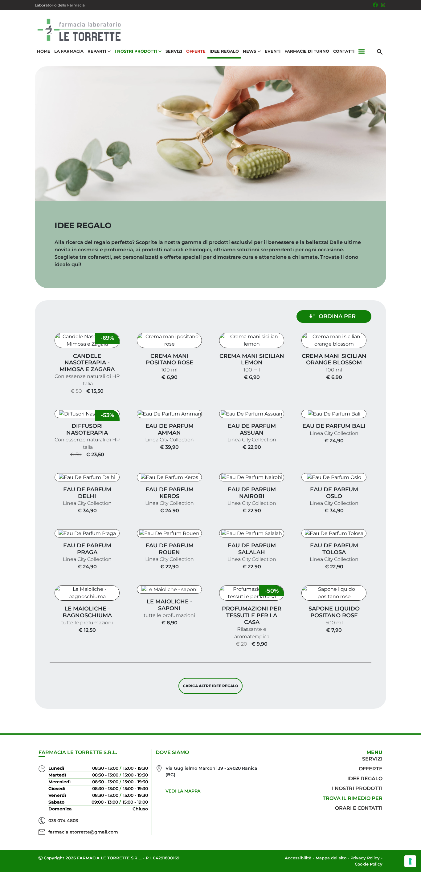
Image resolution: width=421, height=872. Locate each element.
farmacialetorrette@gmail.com (83, 832)
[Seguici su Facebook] (375, 5)
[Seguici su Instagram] (383, 5)
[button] (361, 51)
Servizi (174, 51)
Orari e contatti (358, 808)
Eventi (272, 51)
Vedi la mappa (183, 791)
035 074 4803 (63, 820)
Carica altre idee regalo (210, 685)
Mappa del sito (331, 857)
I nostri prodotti (357, 788)
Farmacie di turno (306, 51)
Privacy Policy (365, 857)
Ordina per (337, 316)
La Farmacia (69, 51)
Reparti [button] (97, 51)
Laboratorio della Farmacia (60, 5)
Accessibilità (298, 857)
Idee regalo (364, 778)
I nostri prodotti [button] (136, 51)
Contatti (343, 51)
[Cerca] (379, 51)
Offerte (196, 51)
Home (43, 51)
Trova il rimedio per (352, 798)
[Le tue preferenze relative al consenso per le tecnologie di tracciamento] (410, 861)
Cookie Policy (368, 864)
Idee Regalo (224, 51)
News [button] (249, 51)
